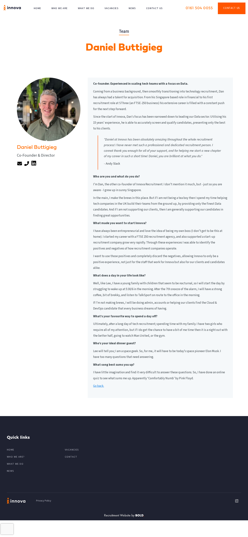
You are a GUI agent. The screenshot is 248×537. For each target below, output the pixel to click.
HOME (37, 8)
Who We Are (59, 8)
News (132, 8)
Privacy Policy (43, 501)
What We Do (86, 8)
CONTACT (71, 457)
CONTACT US (154, 8)
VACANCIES (112, 8)
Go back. (98, 386)
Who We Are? (16, 457)
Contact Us (231, 8)
